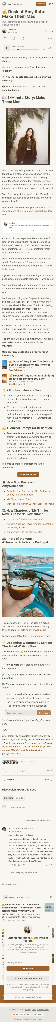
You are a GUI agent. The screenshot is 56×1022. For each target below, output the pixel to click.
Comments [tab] (8, 798)
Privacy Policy (28, 989)
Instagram (34, 636)
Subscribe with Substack (30, 978)
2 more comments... (10, 884)
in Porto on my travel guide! (31, 630)
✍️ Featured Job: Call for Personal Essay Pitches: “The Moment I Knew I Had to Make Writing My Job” (21, 907)
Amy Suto (12, 30)
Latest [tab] (12, 897)
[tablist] (13, 798)
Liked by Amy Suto (17, 831)
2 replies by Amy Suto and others (24, 872)
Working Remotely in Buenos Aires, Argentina (30, 503)
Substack (17, 1019)
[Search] (51, 897)
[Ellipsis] (53, 828)
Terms (34, 1010)
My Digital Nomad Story (19, 499)
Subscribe (41, 3)
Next (47, 780)
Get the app (38, 1014)
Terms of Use (41, 984)
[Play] (7, 48)
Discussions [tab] (22, 897)
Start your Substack (22, 1014)
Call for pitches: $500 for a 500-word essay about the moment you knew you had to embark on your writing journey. (21, 915)
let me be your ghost (40, 301)
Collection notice (43, 1010)
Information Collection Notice (32, 987)
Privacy (27, 1010)
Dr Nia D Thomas (15, 828)
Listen (50, 31)
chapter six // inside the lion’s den (24, 519)
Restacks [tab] (19, 798)
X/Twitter (21, 636)
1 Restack (31, 762)
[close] (48, 926)
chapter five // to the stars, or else (24, 532)
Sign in (50, 3)
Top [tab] (5, 897)
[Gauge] (49, 48)
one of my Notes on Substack (27, 211)
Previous (10, 780)
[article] (28, 914)
